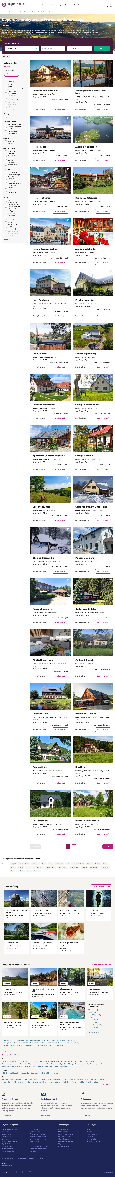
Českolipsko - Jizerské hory (73, 1061)
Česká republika (22, 12)
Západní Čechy (79, 1064)
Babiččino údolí (45, 1073)
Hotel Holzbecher (41, 198)
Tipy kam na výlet (93, 1010)
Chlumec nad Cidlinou (78, 864)
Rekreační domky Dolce (87, 820)
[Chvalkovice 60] (50, 336)
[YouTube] (30, 1172)
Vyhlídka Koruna (9, 989)
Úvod (4, 12)
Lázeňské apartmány (85, 353)
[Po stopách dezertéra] (98, 898)
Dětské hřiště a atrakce (37, 1043)
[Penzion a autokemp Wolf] (50, 73)
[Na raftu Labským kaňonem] (44, 931)
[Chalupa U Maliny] (93, 438)
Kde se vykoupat (93, 1032)
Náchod (44, 864)
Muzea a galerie (7, 1043)
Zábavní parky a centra (21, 1043)
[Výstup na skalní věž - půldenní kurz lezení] (16, 898)
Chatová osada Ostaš (85, 609)
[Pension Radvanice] (50, 591)
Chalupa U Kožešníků (43, 558)
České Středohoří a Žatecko (44, 1066)
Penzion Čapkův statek (44, 404)
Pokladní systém (7, 1166)
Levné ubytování (63, 1146)
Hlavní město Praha (61, 1066)
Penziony (89, 1132)
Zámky (90, 1017)
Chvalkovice (20, 871)
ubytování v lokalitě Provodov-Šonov (81, 35)
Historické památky (94, 1015)
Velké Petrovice (74, 867)
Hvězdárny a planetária (54, 1043)
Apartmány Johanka (85, 249)
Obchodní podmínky (8, 1158)
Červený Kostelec (62, 867)
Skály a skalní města (48, 1040)
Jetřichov (28, 867)
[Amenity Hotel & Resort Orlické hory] (93, 73)
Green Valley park (41, 507)
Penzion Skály (40, 767)
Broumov (84, 867)
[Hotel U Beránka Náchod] (50, 231)
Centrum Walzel (94, 989)
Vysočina (89, 1064)
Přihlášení (41, 1158)
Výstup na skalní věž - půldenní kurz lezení (16, 911)
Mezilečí (20, 867)
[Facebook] (16, 1172)
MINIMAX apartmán (43, 660)
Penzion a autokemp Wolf (45, 90)
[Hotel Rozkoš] (50, 129)
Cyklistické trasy (7, 1040)
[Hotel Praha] (93, 749)
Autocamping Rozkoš (86, 147)
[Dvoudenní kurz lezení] (71, 898)
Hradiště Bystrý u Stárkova (13, 1022)
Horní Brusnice (105, 867)
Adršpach (13, 864)
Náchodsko (34, 1073)
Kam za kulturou (93, 1027)
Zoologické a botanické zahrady (12, 1045)
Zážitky (58, 5)
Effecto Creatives (108, 1171)
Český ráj (23, 1064)
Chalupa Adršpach (84, 660)
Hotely (89, 1129)
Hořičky (13, 867)
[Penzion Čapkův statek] (50, 387)
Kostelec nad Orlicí (54, 1082)
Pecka (50, 864)
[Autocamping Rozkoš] (93, 129)
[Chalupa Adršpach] (93, 642)
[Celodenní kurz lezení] (44, 898)
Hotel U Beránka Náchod (45, 249)
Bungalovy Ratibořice (86, 198)
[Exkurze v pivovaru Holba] (71, 931)
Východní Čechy (100, 1064)
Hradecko (55, 1073)
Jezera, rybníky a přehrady (65, 1040)
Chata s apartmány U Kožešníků (91, 507)
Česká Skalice (35, 864)
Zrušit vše (7, 66)
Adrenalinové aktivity (44, 1045)
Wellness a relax (63, 1132)
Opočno (28, 1082)
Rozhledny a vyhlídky (95, 1025)
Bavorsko (33, 1151)
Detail (60, 109)
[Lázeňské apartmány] (93, 336)
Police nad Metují (38, 867)
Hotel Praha (81, 767)
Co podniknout (47, 5)
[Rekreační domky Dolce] (93, 803)
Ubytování (34, 5)
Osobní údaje (22, 1158)
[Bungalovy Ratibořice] (93, 180)
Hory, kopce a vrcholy (33, 1040)
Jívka (67, 864)
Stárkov (97, 864)
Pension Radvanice (42, 609)
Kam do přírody (93, 1022)
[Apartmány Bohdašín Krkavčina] (50, 438)
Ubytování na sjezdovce (65, 1141)
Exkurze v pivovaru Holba (69, 943)
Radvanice (37, 871)
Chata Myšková (40, 820)
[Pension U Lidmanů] (93, 540)
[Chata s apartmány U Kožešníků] (93, 489)
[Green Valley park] (50, 489)
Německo (17, 1055)
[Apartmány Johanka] (93, 231)
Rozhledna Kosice (38, 1022)
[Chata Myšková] (50, 803)
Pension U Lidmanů (84, 558)
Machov (105, 864)
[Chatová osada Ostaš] (93, 591)
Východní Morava (28, 1066)
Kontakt (77, 5)
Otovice (29, 871)
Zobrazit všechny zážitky (101, 886)
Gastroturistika (58, 1045)
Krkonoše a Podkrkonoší (9, 1061)
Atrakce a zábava (93, 1030)
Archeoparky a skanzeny (71, 1043)
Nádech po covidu (11, 943)
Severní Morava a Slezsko (10, 1064)
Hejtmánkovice (94, 867)
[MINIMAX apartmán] (50, 642)
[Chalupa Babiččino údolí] (93, 387)
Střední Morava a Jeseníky (54, 1064)
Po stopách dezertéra (95, 910)
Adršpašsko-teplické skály (10, 1073)
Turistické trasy (19, 1040)
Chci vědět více (6, 1115)
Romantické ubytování (65, 1134)
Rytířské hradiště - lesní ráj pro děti (43, 990)
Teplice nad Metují (24, 864)
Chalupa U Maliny (84, 456)
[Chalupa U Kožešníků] (50, 540)
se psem (37, 859)
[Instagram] (23, 1172)
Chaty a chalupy (92, 1134)
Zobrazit (102, 49)
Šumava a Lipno (89, 1061)
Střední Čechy (68, 1064)
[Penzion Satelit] (50, 696)
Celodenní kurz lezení (40, 910)
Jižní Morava (23, 1061)
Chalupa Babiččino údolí (87, 404)
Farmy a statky (91, 1139)
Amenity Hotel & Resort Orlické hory (90, 92)
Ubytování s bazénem (65, 1139)
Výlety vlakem (92, 1012)
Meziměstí (89, 864)
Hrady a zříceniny (93, 1020)
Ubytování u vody (63, 1144)
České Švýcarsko (44, 1061)
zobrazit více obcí (106, 1084)
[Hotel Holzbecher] (50, 180)
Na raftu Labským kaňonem (42, 943)
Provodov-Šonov (48, 12)
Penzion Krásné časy (85, 300)
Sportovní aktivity (29, 1045)
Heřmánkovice (59, 864)
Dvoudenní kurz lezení (68, 910)
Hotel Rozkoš (39, 147)
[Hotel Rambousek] (50, 282)
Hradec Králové (6, 1082)
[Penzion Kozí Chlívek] (93, 696)
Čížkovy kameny (66, 989)
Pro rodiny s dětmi (64, 1129)
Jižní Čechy (33, 1061)
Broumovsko (25, 1073)
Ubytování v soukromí (94, 1141)
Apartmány (90, 1136)
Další (108, 846)
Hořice (12, 871)
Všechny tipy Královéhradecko (101, 965)
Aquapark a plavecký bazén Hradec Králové (69, 1023)
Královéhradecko (35, 12)
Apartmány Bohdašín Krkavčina (49, 456)
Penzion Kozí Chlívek (85, 713)
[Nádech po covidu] (16, 931)
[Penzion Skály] (50, 749)
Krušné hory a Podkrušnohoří (11, 1066)
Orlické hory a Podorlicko (35, 1064)
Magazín (67, 5)
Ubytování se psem (64, 1136)
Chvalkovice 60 (40, 353)
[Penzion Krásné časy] (93, 282)
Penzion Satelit (40, 713)
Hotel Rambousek (42, 300)
